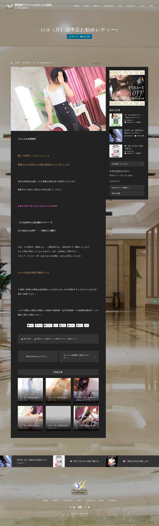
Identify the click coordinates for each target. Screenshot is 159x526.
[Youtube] (79, 507)
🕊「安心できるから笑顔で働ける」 (134, 147)
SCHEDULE (108, 6)
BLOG (142, 6)
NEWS (86, 6)
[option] (26, 461)
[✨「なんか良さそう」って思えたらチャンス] (115, 120)
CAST (120, 6)
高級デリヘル (72, 339)
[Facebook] (70, 507)
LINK (151, 6)
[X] (74, 507)
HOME (76, 6)
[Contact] (85, 507)
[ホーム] (11, 63)
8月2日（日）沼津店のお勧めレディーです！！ (134, 131)
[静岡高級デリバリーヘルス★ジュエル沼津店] (29, 5)
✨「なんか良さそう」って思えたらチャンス (134, 116)
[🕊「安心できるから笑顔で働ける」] (115, 151)
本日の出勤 (86, 36)
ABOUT (96, 6)
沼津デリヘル (41, 339)
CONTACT (131, 6)
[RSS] (89, 507)
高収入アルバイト (61, 339)
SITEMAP (112, 500)
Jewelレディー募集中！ (134, 122)
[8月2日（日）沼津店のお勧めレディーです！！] (115, 135)
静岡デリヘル (50, 339)
